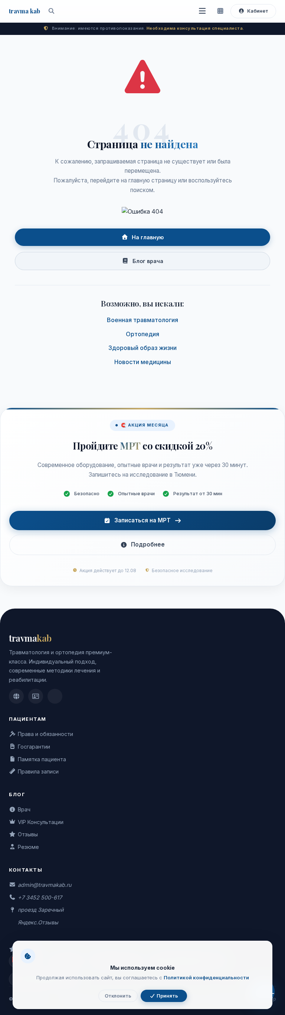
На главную (148, 237)
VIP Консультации (40, 822)
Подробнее (148, 544)
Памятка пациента (42, 759)
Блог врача (147, 261)
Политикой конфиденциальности (206, 977)
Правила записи (38, 771)
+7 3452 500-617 (40, 897)
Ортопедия (142, 334)
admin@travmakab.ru (44, 885)
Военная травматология (142, 320)
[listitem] (16, 696)
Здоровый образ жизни (142, 347)
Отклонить (118, 996)
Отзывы (28, 834)
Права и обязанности (45, 734)
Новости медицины (142, 362)
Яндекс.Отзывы (38, 922)
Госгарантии (34, 746)
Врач (24, 809)
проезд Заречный (40, 910)
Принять (166, 996)
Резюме (28, 847)
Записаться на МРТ (142, 520)
